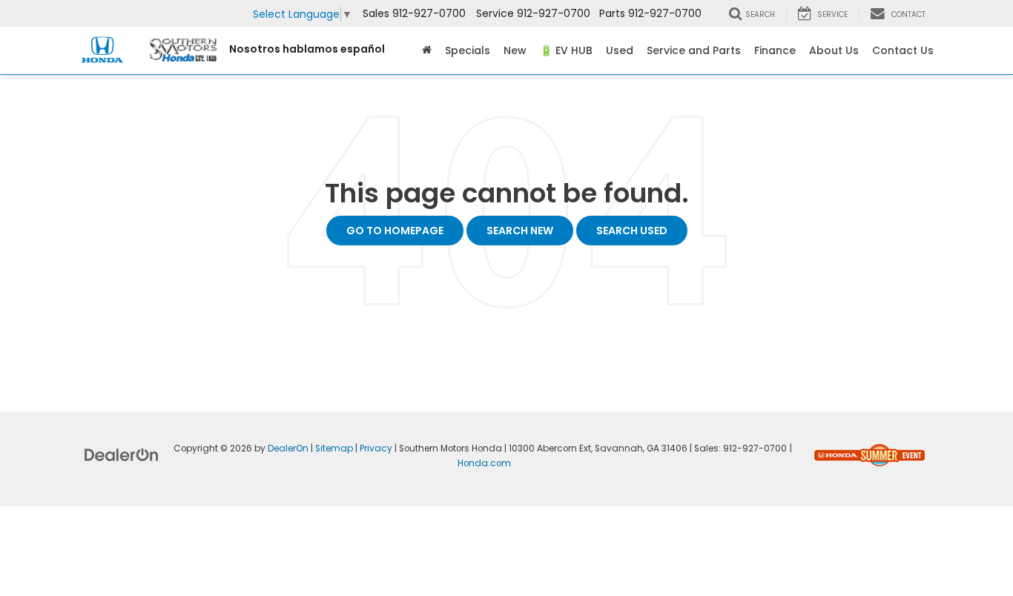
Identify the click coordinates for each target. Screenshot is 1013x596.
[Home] (426, 50)
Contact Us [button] (903, 50)
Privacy (376, 448)
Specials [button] (467, 50)
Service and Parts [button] (694, 50)
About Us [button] (834, 50)
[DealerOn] (121, 454)
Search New (519, 230)
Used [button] (619, 50)
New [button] (515, 50)
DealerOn (288, 448)
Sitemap (334, 448)
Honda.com (484, 463)
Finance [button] (775, 50)
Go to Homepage (394, 230)
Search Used (631, 230)
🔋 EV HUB (566, 50)
